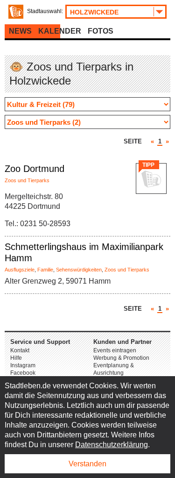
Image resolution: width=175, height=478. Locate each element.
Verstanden (87, 464)
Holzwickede (94, 12)
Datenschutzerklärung (111, 445)
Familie (45, 269)
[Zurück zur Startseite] (15, 12)
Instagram (22, 365)
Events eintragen (114, 350)
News (20, 31)
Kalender (59, 31)
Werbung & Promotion (121, 358)
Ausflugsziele (20, 269)
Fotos (100, 31)
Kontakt (19, 350)
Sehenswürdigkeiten (79, 269)
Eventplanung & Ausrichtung (113, 369)
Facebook (22, 373)
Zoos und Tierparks (27, 180)
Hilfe (16, 358)
